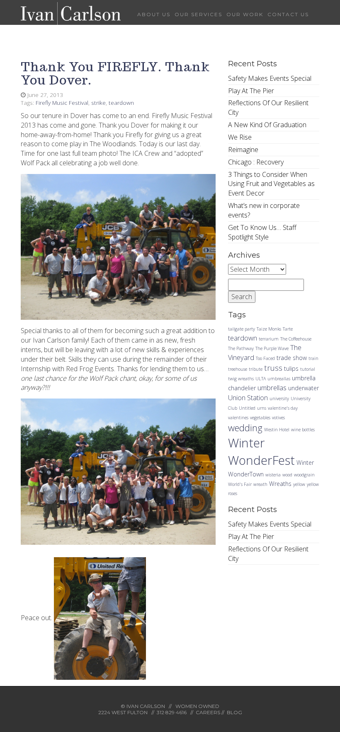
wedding (245, 427)
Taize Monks (269, 329)
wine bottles (303, 429)
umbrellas (272, 387)
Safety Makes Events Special (269, 78)
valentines (238, 417)
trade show (292, 358)
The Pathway (241, 348)
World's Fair (240, 484)
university (279, 398)
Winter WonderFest (261, 452)
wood (287, 475)
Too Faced (265, 358)
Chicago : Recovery (256, 162)
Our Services (198, 14)
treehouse (237, 369)
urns (261, 408)
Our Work (244, 14)
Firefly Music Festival (62, 102)
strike (98, 102)
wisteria (273, 475)
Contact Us (288, 14)
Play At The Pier (251, 90)
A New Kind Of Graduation (267, 124)
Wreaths (280, 484)
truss (273, 367)
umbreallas (278, 379)
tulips (291, 368)
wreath (260, 484)
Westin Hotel (276, 429)
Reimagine (243, 149)
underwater (303, 388)
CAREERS (208, 712)
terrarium (269, 339)
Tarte (288, 329)
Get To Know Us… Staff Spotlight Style (262, 232)
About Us (153, 14)
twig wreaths (241, 379)
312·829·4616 (172, 712)
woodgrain (304, 475)
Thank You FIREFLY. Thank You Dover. (115, 73)
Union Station (248, 397)
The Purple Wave (272, 348)
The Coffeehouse (295, 339)
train (313, 358)
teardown (121, 102)
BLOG (234, 712)
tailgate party (241, 329)
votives (278, 417)
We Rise (240, 137)
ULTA (260, 379)
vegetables (260, 417)
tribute (255, 369)
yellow (299, 484)
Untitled (247, 408)
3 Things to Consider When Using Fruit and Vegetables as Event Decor (271, 184)
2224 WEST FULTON (123, 712)
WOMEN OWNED (197, 706)
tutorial (307, 369)
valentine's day (283, 408)
